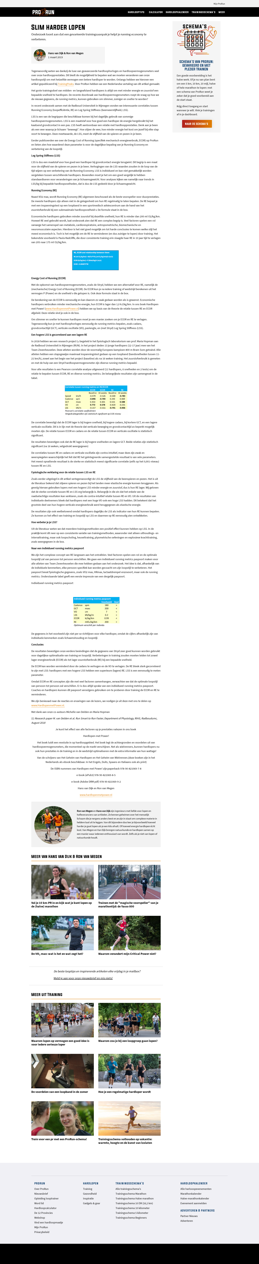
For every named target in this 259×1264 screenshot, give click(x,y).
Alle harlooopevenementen (195, 1189)
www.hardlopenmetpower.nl (96, 795)
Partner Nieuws (189, 1216)
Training (87, 1189)
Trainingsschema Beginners (131, 1217)
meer (222, 12)
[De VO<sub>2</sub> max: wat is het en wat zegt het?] (62, 933)
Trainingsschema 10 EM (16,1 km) (134, 1203)
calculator (156, 12)
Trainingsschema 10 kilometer (133, 1208)
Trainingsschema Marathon (131, 1193)
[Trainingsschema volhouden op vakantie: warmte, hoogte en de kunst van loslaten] (129, 1118)
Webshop (39, 1217)
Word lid (39, 1203)
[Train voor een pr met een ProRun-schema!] (62, 1118)
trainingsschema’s (204, 12)
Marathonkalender (190, 1193)
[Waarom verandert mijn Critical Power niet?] (129, 933)
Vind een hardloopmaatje (48, 1222)
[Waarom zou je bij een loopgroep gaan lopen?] (129, 1020)
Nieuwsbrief (41, 1193)
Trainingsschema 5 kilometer (132, 1213)
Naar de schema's (196, 123)
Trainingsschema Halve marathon (135, 1198)
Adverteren (186, 1220)
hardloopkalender (177, 12)
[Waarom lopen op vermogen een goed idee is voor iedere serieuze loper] (62, 1020)
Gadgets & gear (91, 1203)
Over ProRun (41, 1189)
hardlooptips (136, 12)
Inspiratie (88, 1198)
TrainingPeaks (66, 84)
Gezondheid (90, 1193)
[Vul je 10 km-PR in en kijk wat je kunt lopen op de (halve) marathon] (62, 882)
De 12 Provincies (43, 1213)
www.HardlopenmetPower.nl (62, 308)
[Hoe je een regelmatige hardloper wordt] (129, 1071)
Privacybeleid (41, 1232)
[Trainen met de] (129, 882)
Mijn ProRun (219, 3)
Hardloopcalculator (45, 1208)
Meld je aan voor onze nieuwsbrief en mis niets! (83, 978)
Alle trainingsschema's (128, 1189)
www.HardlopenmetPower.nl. (48, 705)
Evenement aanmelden (193, 1203)
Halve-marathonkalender (194, 1198)
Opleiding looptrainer (46, 1198)
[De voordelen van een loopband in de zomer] (62, 1071)
